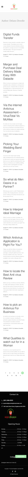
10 (16, 375)
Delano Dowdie (18, 54)
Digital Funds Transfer (11, 36)
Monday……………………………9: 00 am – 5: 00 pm (13, 429)
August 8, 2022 (7, 227)
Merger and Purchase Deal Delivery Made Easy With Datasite (12, 71)
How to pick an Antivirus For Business (12, 308)
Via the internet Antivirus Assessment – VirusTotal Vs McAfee (12, 112)
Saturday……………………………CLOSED (11, 442)
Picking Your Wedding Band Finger (12, 147)
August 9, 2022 (7, 54)
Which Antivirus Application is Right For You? (13, 240)
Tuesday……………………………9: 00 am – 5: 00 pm (14, 431)
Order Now (20, 456)
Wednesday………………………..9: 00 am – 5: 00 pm (14, 434)
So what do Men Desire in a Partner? (13, 182)
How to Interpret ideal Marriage (13, 211)
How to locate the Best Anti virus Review (14, 274)
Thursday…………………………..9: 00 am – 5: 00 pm (14, 437)
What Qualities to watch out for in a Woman (13, 341)
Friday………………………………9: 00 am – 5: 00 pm (14, 440)
